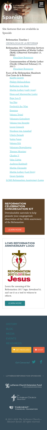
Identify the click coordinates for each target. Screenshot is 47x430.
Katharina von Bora (19, 85)
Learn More (15, 230)
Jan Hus (13, 102)
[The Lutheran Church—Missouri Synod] (23, 397)
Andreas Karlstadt (18, 163)
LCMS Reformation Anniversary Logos (25, 180)
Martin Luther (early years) (23, 90)
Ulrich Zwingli (17, 135)
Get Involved (22, 350)
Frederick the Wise (19, 106)
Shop (40, 350)
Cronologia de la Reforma (21, 43)
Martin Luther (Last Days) (22, 172)
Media (10, 333)
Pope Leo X (15, 98)
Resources (14, 343)
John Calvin (15, 159)
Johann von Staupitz (19, 122)
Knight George (17, 77)
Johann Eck (15, 143)
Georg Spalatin (17, 176)
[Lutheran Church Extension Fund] (23, 385)
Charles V (14, 155)
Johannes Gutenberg (20, 118)
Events (11, 338)
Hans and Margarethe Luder (23, 94)
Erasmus (14, 110)
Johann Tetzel (16, 114)
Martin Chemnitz (18, 167)
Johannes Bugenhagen (20, 147)
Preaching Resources (23, 57)
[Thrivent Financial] (23, 408)
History (11, 324)
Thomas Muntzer (18, 151)
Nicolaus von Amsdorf (20, 131)
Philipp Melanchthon (20, 81)
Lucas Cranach (17, 126)
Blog (9, 328)
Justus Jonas (15, 139)
